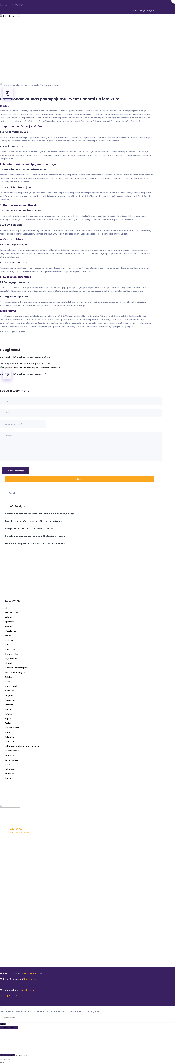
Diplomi (8, 663)
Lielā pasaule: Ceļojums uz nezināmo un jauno (29, 528)
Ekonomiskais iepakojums (16, 668)
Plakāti (8, 732)
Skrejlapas (9, 755)
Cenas (79, 479)
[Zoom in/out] (9, 1059)
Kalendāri (9, 704)
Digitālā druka (11, 658)
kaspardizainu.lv (27, 990)
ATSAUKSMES (11, 135)
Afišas (7, 608)
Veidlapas (9, 769)
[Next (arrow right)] (4, 1062)
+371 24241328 (16, 5)
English (150, 10)
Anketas (8, 617)
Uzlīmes (8, 764)
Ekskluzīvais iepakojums (15, 672)
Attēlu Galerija (138, 10)
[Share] (4, 1059)
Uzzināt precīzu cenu (9, 1028)
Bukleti (8, 644)
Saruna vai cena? (7, 1055)
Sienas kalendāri (12, 750)
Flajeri (7, 681)
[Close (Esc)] (1, 1059)
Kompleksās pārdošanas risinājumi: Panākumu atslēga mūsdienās (39, 513)
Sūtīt (3, 1024)
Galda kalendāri (12, 686)
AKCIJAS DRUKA (12, 55)
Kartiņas (8, 709)
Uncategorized (11, 760)
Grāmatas (9, 691)
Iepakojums (10, 700)
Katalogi (8, 714)
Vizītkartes (9, 774)
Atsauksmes (10, 631)
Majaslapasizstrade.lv (10, 995)
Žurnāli (8, 778)
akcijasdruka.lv (31, 973)
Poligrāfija (9, 737)
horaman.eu (30, 979)
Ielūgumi (9, 695)
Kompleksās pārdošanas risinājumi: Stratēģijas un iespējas (36, 536)
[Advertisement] (79, 573)
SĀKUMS (9, 27)
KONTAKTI (10, 149)
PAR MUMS (10, 41)
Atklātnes (9, 626)
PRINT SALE (9, 741)
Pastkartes (9, 723)
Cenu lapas (10, 649)
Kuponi (8, 718)
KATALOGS (10, 121)
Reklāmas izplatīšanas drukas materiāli (22, 746)
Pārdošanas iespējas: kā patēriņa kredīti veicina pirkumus (35, 543)
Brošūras (9, 640)
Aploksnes (9, 621)
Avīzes (8, 635)
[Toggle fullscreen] (6, 1059)
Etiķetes (8, 677)
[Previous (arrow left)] (1, 1062)
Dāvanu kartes (11, 654)
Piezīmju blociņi (12, 727)
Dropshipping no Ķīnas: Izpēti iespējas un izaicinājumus (33, 521)
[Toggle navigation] (18, 15)
